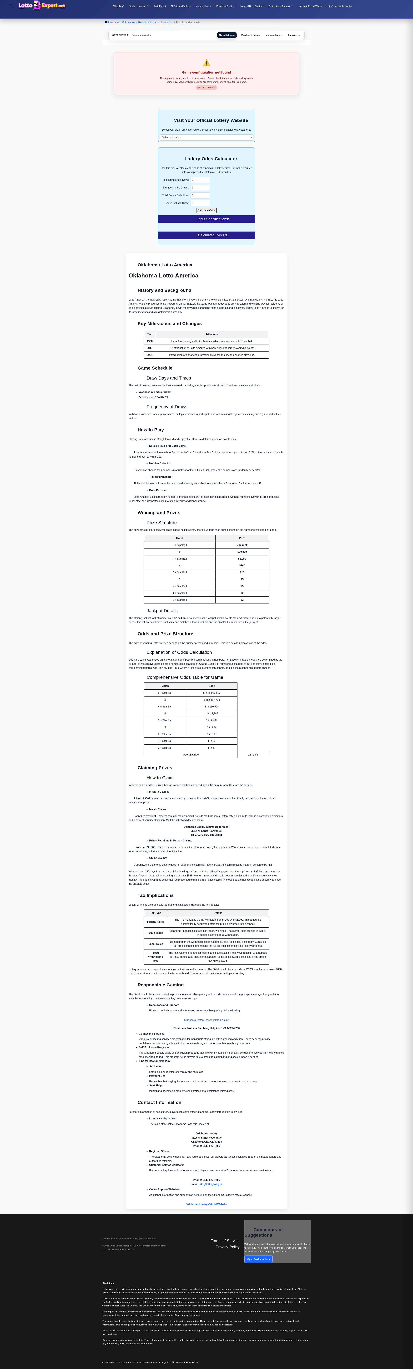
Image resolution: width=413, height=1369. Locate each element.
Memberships (272, 35)
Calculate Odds (206, 210)
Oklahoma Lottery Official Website (206, 1204)
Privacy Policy (228, 1247)
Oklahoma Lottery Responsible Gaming (206, 1020)
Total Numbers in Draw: (175, 179)
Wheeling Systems (250, 35)
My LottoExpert (227, 35)
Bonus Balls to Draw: (177, 203)
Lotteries (292, 35)
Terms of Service (225, 1241)
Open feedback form (258, 1259)
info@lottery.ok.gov (211, 1184)
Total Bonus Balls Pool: (175, 195)
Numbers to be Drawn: (176, 187)
